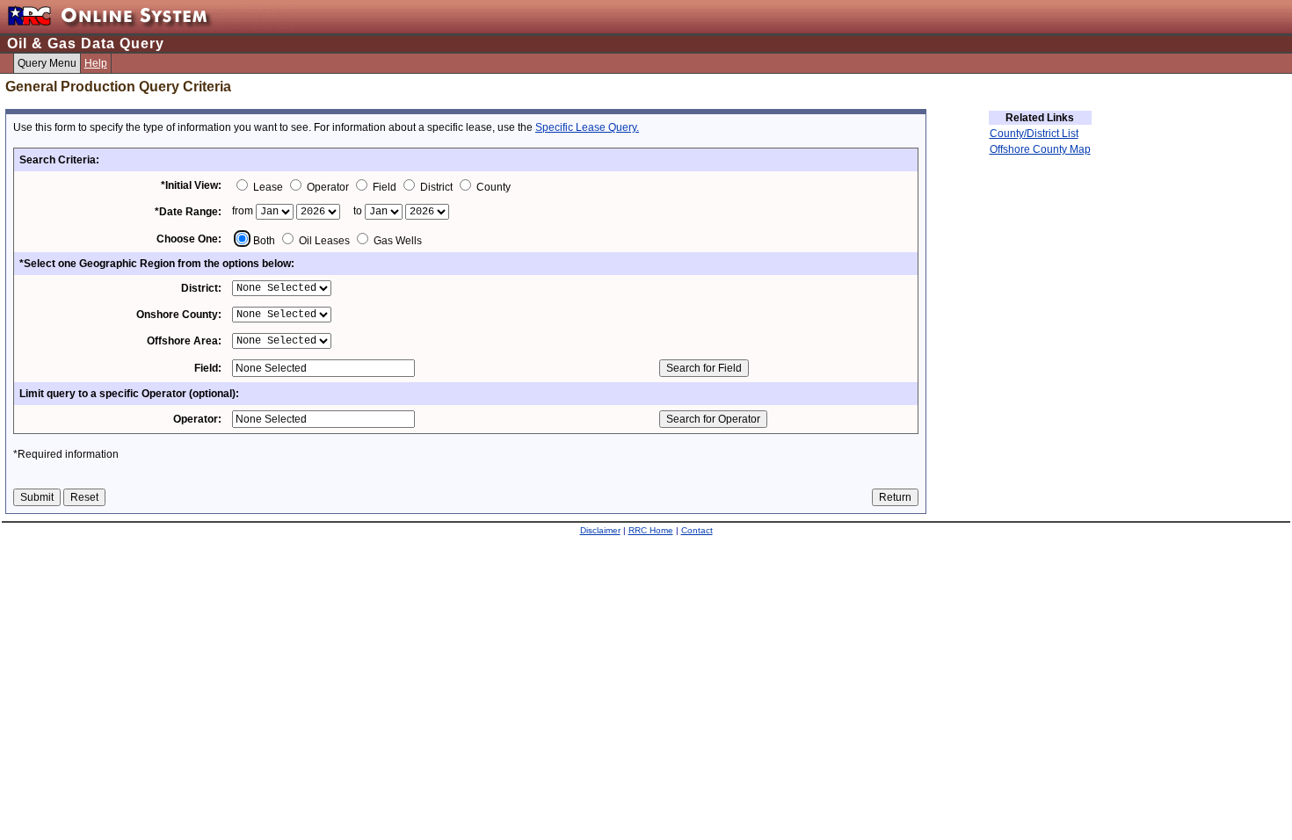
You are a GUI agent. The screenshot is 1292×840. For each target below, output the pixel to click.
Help (95, 63)
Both (264, 241)
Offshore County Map (1040, 149)
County (492, 187)
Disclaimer (600, 530)
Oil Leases (324, 241)
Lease (268, 187)
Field (384, 187)
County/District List (1034, 133)
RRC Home (650, 530)
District (436, 187)
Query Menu (47, 63)
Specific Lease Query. (587, 127)
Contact (697, 530)
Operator (328, 187)
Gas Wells (396, 241)
